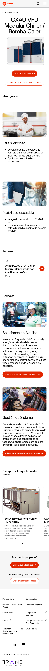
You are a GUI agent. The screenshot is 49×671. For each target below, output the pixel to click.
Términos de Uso (23, 654)
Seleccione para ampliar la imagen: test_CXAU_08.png (25, 51)
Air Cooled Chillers (11, 12)
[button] (22, 543)
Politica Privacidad (9, 654)
